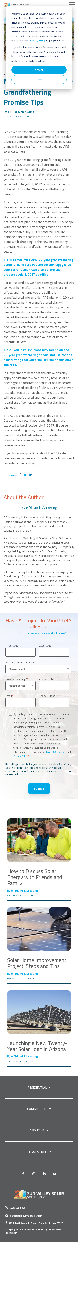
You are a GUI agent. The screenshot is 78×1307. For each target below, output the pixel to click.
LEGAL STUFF (37, 1152)
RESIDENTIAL (37, 1088)
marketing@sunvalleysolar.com (26, 1215)
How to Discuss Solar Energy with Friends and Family (34, 877)
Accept (39, 69)
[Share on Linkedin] (30, 475)
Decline (39, 79)
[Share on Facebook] (20, 475)
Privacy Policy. (20, 756)
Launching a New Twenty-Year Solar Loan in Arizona (37, 1046)
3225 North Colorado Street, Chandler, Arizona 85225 (36, 1223)
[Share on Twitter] (25, 475)
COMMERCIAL (37, 1109)
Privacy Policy (37, 40)
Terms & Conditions (56, 752)
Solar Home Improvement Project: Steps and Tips (36, 963)
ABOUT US (37, 1130)
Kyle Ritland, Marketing (19, 112)
